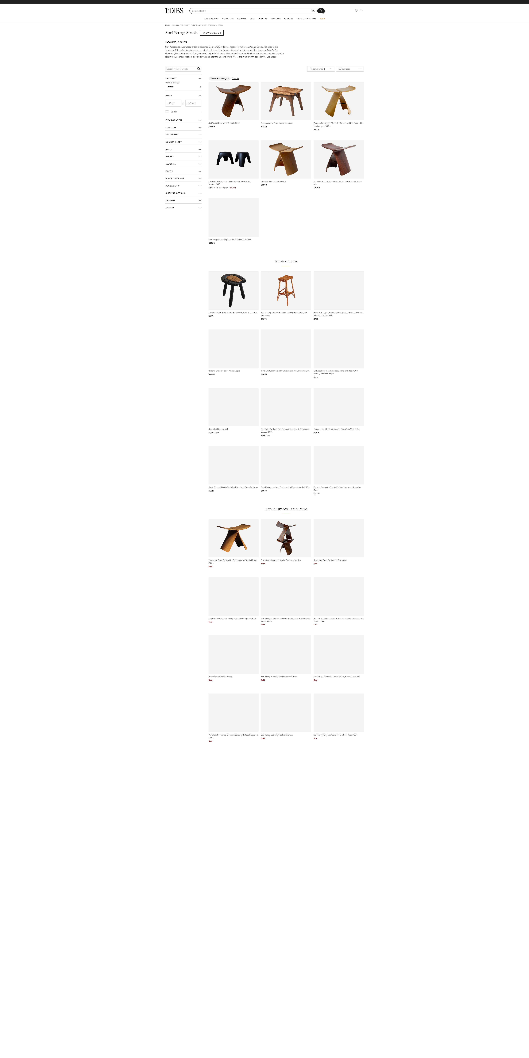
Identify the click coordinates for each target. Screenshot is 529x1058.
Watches (275, 18)
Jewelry (262, 18)
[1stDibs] (174, 10)
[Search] (198, 68)
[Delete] (228, 78)
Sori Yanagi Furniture (199, 25)
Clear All (235, 78)
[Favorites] (356, 10)
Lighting (242, 18)
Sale (322, 18)
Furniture (228, 18)
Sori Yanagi (185, 25)
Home (167, 25)
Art (252, 18)
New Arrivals (211, 18)
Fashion (288, 18)
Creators (175, 25)
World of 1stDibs (306, 18)
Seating (212, 25)
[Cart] (361, 10)
